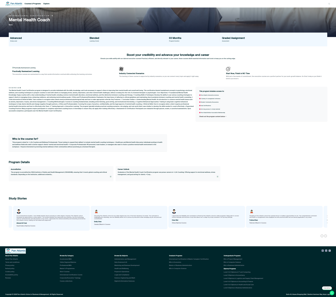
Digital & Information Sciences (124, 281)
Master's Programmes (67, 268)
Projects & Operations (121, 271)
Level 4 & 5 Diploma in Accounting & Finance (238, 281)
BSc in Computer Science (232, 262)
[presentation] (322, 236)
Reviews (8, 278)
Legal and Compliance (121, 275)
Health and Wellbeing (121, 268)
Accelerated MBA (66, 259)
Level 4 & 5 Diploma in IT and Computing (237, 272)
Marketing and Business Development (127, 265)
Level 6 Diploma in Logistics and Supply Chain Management (243, 278)
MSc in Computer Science (177, 268)
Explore (46, 4)
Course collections (66, 281)
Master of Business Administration (180, 265)
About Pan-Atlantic (11, 259)
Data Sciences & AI (120, 262)
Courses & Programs (32, 4)
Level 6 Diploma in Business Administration (238, 288)
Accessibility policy (11, 275)
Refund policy (9, 268)
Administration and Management (125, 259)
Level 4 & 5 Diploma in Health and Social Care (239, 284)
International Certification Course (71, 275)
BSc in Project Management (233, 259)
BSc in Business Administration (234, 265)
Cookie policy (9, 271)
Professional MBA (66, 265)
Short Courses (64, 271)
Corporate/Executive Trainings (70, 278)
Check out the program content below (212, 116)
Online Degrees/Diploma (68, 262)
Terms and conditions (12, 262)
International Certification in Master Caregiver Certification (189, 259)
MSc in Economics (175, 262)
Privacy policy (9, 265)
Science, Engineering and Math (124, 278)
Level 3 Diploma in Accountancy (234, 275)
